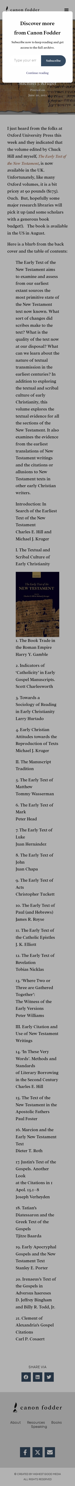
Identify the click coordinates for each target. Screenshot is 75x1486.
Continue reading (37, 73)
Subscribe (53, 60)
